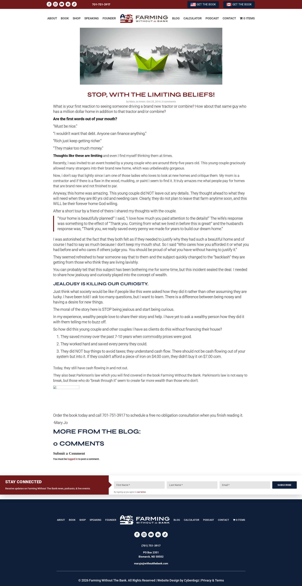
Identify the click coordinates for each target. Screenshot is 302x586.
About (52, 18)
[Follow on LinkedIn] (68, 4)
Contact (229, 18)
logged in (72, 459)
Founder (109, 18)
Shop (77, 18)
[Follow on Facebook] (49, 4)
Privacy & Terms (212, 580)
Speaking (91, 18)
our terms (141, 492)
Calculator (193, 18)
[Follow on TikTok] (74, 4)
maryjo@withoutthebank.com (151, 563)
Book (65, 18)
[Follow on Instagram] (55, 4)
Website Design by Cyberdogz (178, 580)
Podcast (212, 18)
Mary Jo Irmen (137, 101)
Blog (176, 18)
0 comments (169, 101)
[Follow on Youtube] (61, 4)
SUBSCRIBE (285, 485)
